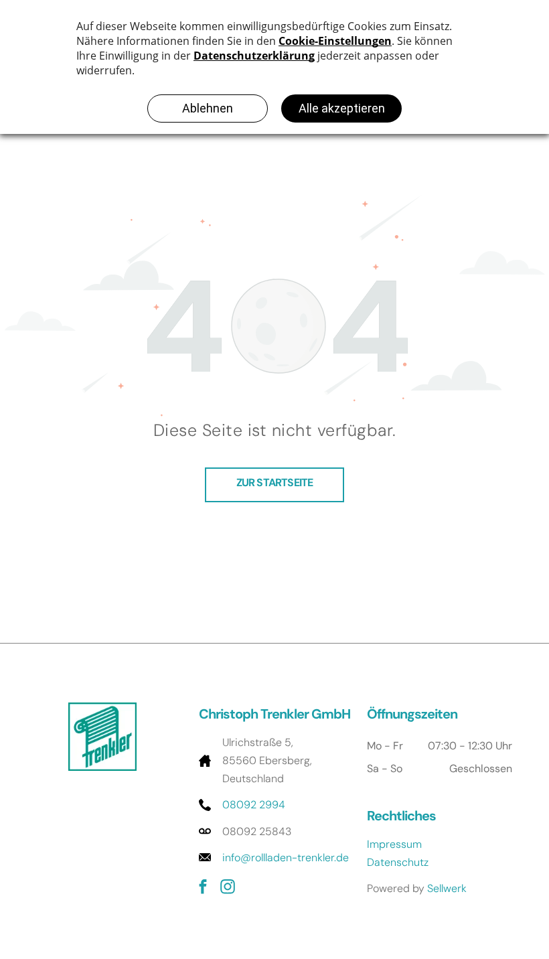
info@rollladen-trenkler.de (285, 858)
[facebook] (203, 888)
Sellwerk (447, 888)
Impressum (394, 844)
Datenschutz (397, 862)
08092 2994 (253, 805)
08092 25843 (256, 831)
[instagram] (228, 888)
